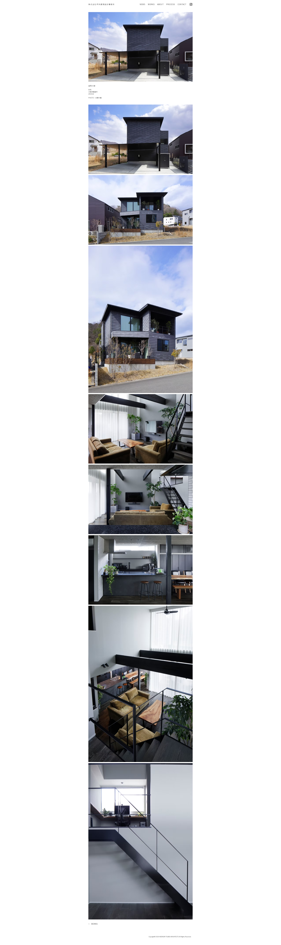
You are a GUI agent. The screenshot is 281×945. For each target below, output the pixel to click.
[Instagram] (191, 4)
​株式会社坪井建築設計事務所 (101, 4)
